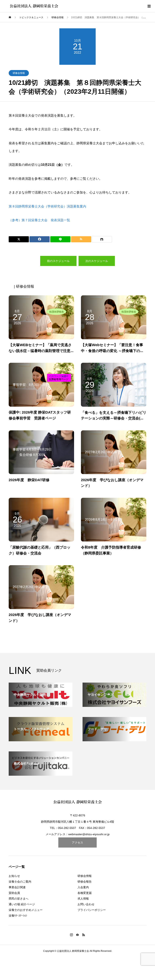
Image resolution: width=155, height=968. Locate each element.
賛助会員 (14, 893)
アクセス (77, 842)
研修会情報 (19, 73)
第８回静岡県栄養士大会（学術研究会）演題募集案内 (47, 206)
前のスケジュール (58, 261)
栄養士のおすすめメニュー (26, 910)
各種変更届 (85, 893)
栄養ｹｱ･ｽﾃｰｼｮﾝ (18, 915)
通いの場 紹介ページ (22, 904)
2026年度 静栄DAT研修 (29, 480)
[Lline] (60, 239)
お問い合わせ (86, 904)
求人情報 (83, 898)
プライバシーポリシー (92, 910)
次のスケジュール (96, 261)
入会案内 (83, 887)
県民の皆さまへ (18, 898)
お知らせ (14, 876)
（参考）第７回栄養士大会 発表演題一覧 (39, 220)
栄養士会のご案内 (20, 881)
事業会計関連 (17, 887)
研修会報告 (85, 881)
